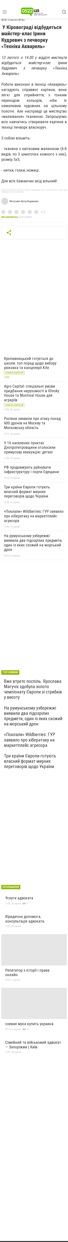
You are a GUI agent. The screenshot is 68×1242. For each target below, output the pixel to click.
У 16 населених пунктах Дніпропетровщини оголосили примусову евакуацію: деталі (29, 447)
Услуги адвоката (19, 898)
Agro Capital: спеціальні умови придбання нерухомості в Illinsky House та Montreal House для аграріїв (31, 393)
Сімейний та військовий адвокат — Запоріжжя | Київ (33, 1044)
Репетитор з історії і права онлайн (27, 972)
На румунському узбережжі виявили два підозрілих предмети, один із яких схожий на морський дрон (33, 542)
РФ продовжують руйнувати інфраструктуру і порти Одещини (31, 469)
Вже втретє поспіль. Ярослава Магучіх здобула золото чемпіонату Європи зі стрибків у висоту (33, 689)
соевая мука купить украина (29, 1024)
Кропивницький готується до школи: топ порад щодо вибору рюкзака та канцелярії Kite (30, 363)
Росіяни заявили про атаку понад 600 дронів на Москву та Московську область (32, 423)
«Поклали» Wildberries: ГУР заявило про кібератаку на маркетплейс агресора (34, 516)
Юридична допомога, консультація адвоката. (25, 919)
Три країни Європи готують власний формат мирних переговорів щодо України (27, 491)
